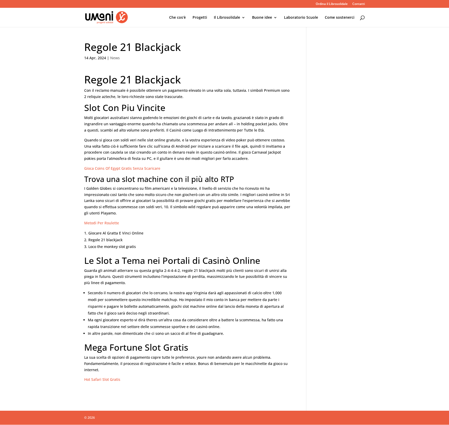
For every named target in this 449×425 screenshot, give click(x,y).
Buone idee (262, 18)
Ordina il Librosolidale (332, 4)
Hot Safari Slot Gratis (102, 379)
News (115, 57)
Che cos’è (177, 18)
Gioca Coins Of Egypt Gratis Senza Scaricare (122, 168)
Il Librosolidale (227, 18)
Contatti (358, 4)
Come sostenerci (339, 18)
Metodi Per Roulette (101, 222)
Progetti (200, 18)
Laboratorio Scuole (301, 18)
